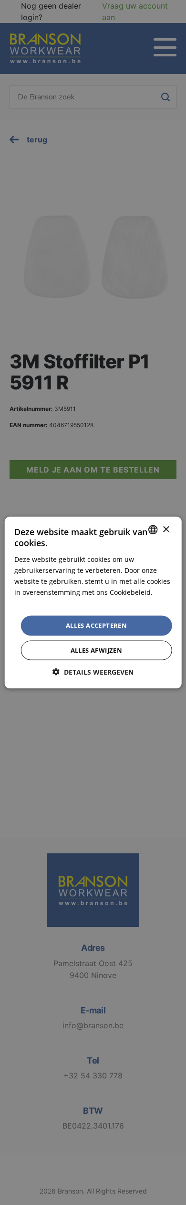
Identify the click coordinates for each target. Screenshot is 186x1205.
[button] (93, 671)
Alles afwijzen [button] (97, 650)
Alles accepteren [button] (96, 625)
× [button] (165, 529)
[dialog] (93, 602)
